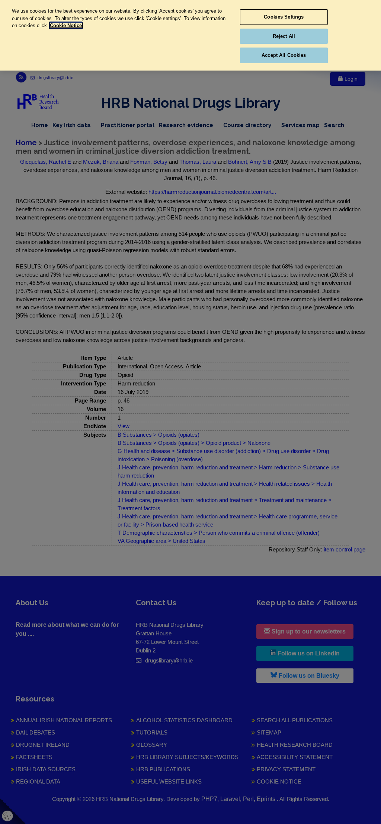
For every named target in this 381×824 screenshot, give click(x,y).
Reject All (284, 36)
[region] (190, 35)
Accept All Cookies (284, 55)
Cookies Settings (284, 17)
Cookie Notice (66, 25)
